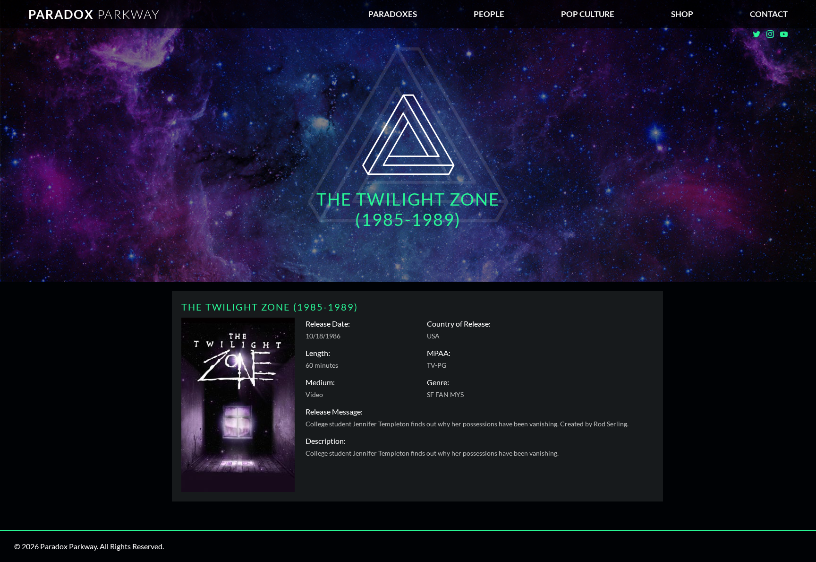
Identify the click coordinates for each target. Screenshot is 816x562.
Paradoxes (392, 14)
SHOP (682, 14)
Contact (769, 14)
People (489, 14)
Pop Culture (587, 14)
